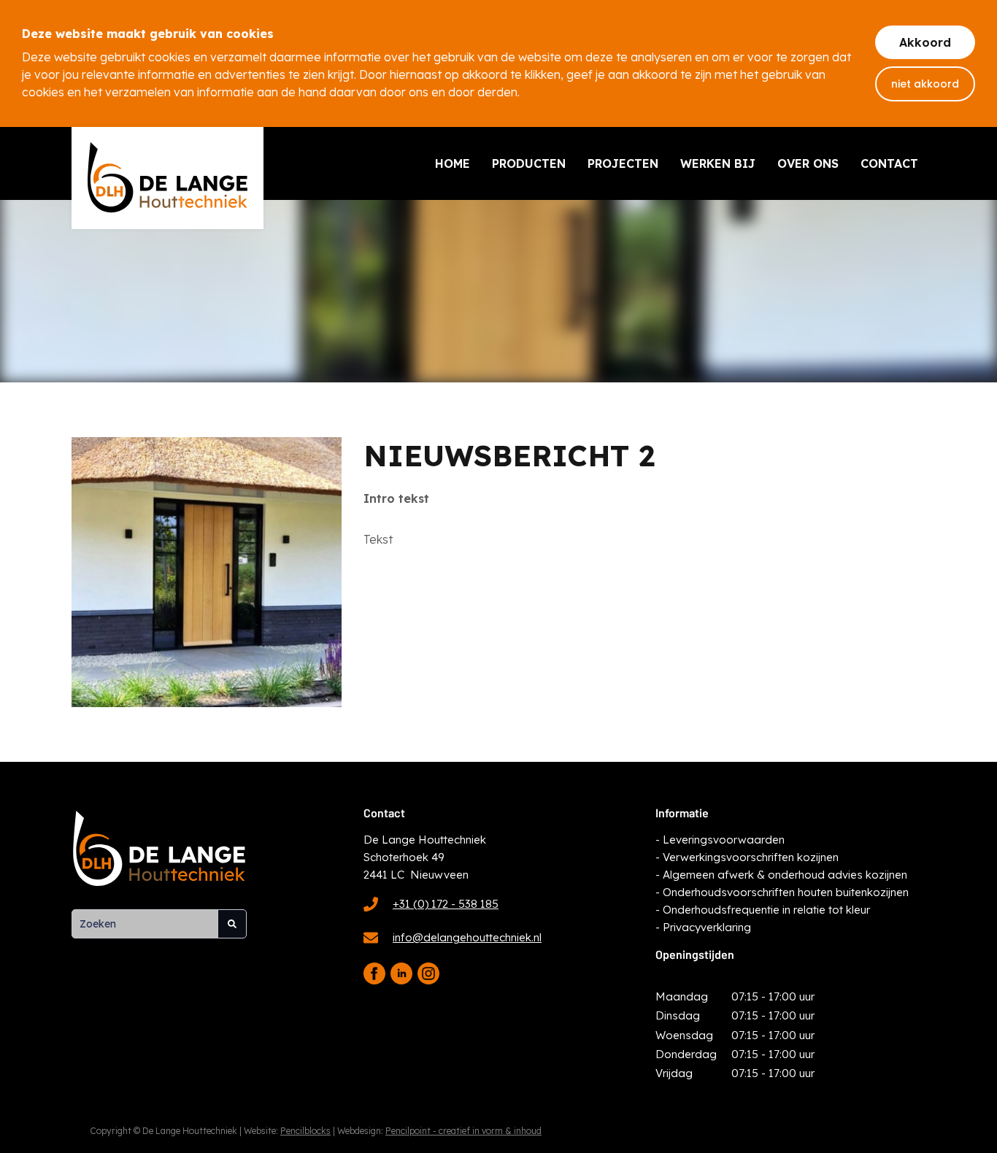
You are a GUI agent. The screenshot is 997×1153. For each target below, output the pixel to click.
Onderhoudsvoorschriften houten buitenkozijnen (786, 892)
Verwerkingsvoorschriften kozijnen (751, 857)
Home (452, 163)
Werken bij (717, 163)
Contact (889, 163)
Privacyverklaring (707, 927)
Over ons (808, 163)
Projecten (623, 163)
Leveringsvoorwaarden (724, 840)
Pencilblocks (305, 1130)
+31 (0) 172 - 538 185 (445, 904)
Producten (529, 163)
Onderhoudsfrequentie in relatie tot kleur (766, 910)
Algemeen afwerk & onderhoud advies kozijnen (785, 875)
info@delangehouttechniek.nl (467, 937)
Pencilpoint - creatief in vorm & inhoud (463, 1130)
